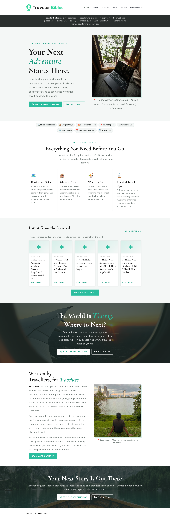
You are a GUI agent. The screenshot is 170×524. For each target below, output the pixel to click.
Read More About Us (43, 456)
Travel (95, 7)
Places (103, 7)
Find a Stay (76, 104)
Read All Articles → (85, 292)
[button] (107, 7)
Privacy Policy (136, 7)
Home (86, 7)
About (114, 7)
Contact (123, 7)
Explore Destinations (47, 104)
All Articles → (133, 231)
